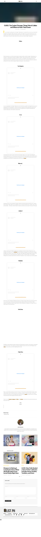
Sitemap (10, 513)
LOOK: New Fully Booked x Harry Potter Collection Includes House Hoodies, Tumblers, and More (29, 470)
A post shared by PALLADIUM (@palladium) (20, 297)
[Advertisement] (20, 527)
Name (6, 496)
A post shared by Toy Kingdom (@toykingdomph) (20, 102)
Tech (7, 465)
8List (11, 436)
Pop (29, 436)
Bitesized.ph (32, 513)
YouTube (21, 399)
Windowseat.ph (8, 514)
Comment (6, 486)
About (5, 513)
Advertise (15, 513)
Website (28, 496)
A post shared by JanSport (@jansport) (20, 247)
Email (17, 496)
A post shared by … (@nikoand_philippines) (20, 199)
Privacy (20, 513)
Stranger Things (6, 414)
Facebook (10, 399)
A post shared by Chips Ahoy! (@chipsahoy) (20, 388)
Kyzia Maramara (20, 427)
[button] (19, 476)
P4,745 (25, 158)
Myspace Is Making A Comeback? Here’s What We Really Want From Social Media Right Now (11, 470)
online (5, 346)
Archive (26, 513)
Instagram (13, 399)
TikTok (17, 399)
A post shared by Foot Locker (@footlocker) (20, 151)
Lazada (26, 394)
